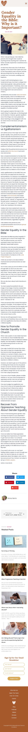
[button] (26, 3)
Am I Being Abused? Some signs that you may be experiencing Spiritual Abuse (12, 640)
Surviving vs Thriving (7, 551)
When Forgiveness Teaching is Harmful (13, 579)
